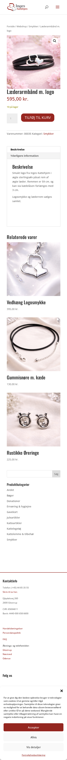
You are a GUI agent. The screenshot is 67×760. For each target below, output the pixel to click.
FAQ (5, 639)
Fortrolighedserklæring (33, 755)
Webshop (22, 26)
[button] (61, 691)
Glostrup (7, 650)
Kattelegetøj (14, 528)
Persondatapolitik (12, 632)
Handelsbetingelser (13, 628)
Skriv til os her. (10, 591)
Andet (10, 490)
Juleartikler (13, 517)
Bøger (10, 495)
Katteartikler (14, 523)
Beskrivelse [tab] (17, 149)
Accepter (33, 727)
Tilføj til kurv (38, 117)
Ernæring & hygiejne (19, 506)
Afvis (34, 737)
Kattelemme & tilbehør (20, 534)
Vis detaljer (33, 747)
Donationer (13, 501)
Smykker (33, 26)
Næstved (7, 654)
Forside (11, 26)
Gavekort (12, 512)
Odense (7, 658)
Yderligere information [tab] (25, 155)
